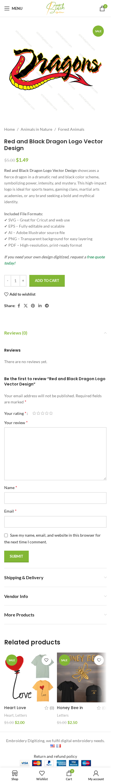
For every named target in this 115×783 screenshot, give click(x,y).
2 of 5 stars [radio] (38, 413)
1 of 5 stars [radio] (34, 413)
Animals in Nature (36, 129)
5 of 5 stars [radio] (51, 413)
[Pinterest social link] (33, 306)
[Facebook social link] (18, 306)
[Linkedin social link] (40, 306)
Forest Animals (71, 129)
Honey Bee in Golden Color (71, 710)
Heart (9, 715)
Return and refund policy (55, 756)
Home (9, 129)
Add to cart (47, 280)
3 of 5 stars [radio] (42, 413)
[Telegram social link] (47, 306)
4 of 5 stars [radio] (47, 413)
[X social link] (25, 306)
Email (10, 510)
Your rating (15, 413)
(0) (52, 708)
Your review (16, 422)
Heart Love (15, 707)
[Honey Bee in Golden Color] (82, 678)
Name (10, 487)
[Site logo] (55, 8)
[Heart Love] (29, 678)
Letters (21, 715)
